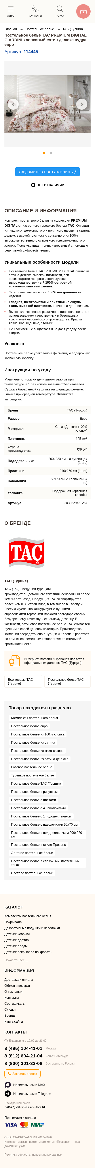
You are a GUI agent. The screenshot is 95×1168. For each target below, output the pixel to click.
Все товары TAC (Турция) (20, 681)
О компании (13, 991)
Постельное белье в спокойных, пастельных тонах (45, 863)
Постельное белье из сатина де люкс (39, 759)
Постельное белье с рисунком (34, 792)
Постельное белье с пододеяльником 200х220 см (46, 834)
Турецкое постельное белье (32, 775)
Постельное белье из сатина (33, 742)
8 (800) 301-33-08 (23, 1063)
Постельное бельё (40, 29)
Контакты (11, 997)
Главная (11, 29)
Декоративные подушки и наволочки (32, 928)
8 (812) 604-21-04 (23, 1055)
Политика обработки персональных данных (33, 1154)
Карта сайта (13, 1021)
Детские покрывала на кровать (27, 952)
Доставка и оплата (18, 979)
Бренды (10, 1015)
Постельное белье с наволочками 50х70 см (44, 824)
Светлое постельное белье (32, 873)
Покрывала (13, 922)
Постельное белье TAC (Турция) (66, 681)
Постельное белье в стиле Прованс (38, 844)
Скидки (9, 1009)
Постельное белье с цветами (33, 800)
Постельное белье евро (29, 726)
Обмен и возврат (17, 985)
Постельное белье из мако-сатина (37, 751)
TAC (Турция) (73, 29)
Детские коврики (17, 934)
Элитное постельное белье (32, 853)
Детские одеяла (16, 940)
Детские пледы (16, 946)
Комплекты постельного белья (34, 718)
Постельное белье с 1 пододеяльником (41, 816)
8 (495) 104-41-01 (23, 1048)
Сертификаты (14, 1003)
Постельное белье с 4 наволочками (38, 808)
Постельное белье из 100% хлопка (37, 734)
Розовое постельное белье (31, 767)
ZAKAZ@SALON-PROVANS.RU (25, 1107)
